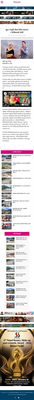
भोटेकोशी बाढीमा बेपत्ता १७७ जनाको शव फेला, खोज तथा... (22, 156)
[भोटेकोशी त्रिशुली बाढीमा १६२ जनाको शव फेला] (11, 262)
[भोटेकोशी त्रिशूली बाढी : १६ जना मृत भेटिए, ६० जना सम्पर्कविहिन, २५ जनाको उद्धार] (11, 269)
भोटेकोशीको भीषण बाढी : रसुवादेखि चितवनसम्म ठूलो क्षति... (20, 209)
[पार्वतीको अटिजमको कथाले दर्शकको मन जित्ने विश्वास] (11, 298)
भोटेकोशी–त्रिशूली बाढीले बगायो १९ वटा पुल (21, 193)
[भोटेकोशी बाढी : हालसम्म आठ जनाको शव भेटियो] (11, 283)
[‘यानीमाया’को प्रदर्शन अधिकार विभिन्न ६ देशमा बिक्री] (11, 305)
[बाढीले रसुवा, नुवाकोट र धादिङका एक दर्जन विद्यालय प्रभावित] (11, 254)
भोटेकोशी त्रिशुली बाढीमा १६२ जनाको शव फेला (22, 178)
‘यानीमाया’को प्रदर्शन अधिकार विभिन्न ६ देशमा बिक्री (22, 224)
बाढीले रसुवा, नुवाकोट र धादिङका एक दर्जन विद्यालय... (21, 171)
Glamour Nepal (29, 392)
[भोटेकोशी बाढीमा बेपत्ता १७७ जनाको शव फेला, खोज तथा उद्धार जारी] (11, 240)
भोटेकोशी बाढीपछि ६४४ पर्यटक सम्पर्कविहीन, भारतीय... (21, 164)
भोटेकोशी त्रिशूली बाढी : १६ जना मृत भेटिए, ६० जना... (22, 186)
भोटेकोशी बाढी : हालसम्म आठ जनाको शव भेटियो (21, 201)
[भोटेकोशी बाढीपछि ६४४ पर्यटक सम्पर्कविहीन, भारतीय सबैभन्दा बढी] (11, 247)
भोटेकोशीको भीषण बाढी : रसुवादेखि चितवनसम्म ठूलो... (21, 289)
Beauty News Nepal (21, 35)
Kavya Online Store (21, 394)
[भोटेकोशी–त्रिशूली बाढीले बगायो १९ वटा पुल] (11, 276)
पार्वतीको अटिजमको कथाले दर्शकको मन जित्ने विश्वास (21, 217)
